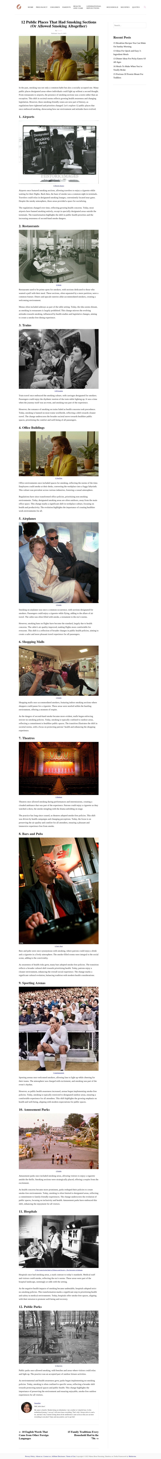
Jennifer (59, 30)
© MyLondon (59, 391)
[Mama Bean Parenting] (21, 7)
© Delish (58, 285)
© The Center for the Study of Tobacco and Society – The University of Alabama (58, 1270)
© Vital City (58, 1366)
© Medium (59, 797)
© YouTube (58, 478)
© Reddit (58, 605)
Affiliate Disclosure (58, 1456)
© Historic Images (58, 186)
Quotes (136, 7)
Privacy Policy (30, 1456)
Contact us (47, 1456)
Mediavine (132, 1456)
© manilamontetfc (58, 1073)
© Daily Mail (59, 946)
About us (39, 1456)
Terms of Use (70, 1456)
